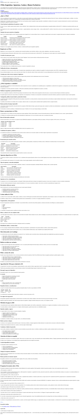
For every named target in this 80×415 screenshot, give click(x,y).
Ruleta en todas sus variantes (71, 12)
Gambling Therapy (6, 406)
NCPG (19, 406)
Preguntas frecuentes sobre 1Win (49, 13)
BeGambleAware (13, 406)
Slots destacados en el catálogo (60, 12)
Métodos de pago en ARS (26, 13)
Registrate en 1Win (9, 12)
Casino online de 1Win (51, 12)
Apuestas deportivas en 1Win (41, 12)
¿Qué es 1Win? (3, 12)
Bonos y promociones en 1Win (30, 12)
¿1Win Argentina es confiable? (18, 12)
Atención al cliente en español (37, 13)
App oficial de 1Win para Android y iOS (14, 13)
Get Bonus (2, 10)
